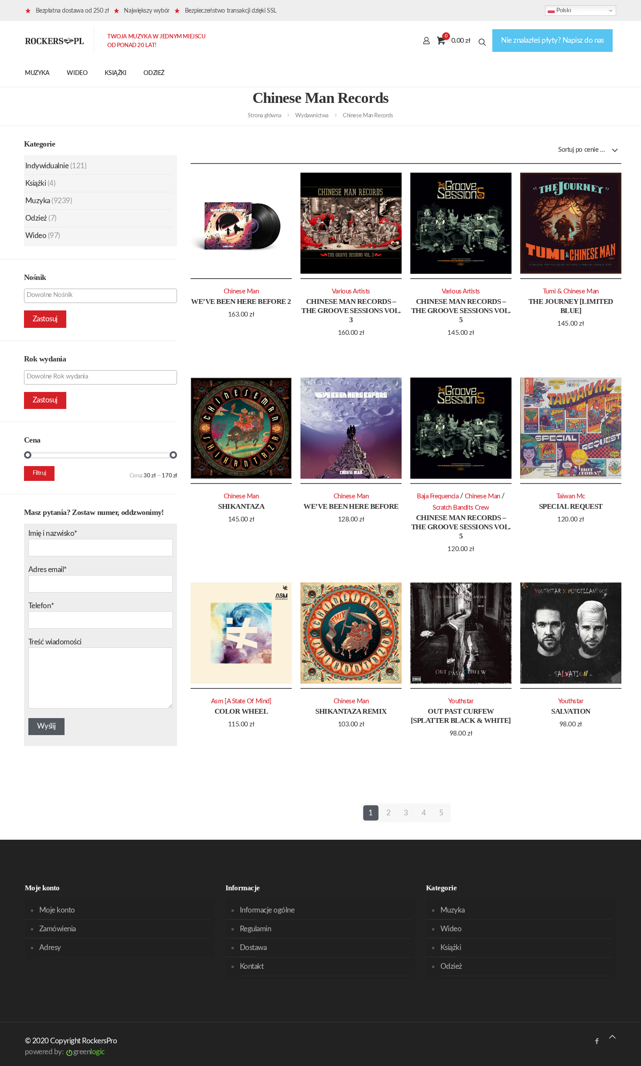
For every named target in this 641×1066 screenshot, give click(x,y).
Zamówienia (57, 929)
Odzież (36, 218)
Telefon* (41, 606)
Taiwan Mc (570, 496)
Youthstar (460, 701)
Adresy (50, 947)
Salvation (570, 711)
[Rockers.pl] (54, 40)
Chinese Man (241, 291)
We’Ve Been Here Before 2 (241, 301)
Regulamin (255, 929)
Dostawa (253, 947)
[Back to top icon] (612, 1037)
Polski (563, 10)
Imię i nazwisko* (52, 533)
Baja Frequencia (437, 496)
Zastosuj (45, 319)
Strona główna (264, 116)
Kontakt (251, 966)
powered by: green (65, 1052)
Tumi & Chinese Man (571, 291)
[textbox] (103, 295)
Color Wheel (241, 711)
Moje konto (57, 910)
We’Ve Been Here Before (351, 506)
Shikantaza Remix (351, 711)
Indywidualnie (46, 166)
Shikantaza (241, 506)
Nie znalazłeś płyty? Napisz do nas (552, 40)
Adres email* (47, 569)
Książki (35, 183)
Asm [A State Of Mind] (241, 701)
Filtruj (39, 473)
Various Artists (351, 291)
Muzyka (37, 200)
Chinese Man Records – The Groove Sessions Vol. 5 (461, 310)
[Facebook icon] (596, 1041)
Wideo (35, 235)
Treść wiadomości (55, 642)
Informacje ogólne (267, 910)
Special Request (571, 506)
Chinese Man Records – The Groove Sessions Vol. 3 (351, 310)
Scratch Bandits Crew (461, 507)
